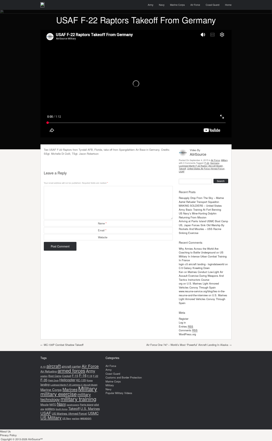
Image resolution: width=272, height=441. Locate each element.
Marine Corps (177, 4)
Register (183, 319)
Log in (182, 322)
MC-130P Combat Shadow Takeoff (61, 345)
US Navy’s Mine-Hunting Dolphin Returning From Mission (197, 215)
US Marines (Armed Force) (69, 413)
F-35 (43, 379)
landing (45, 384)
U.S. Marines (90, 408)
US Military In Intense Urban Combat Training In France (203, 256)
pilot (96, 404)
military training (78, 399)
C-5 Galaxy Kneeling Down (194, 268)
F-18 (89, 375)
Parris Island (86, 404)
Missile (44, 404)
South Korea (62, 409)
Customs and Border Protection (124, 377)
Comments (188, 330)
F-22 (206, 162)
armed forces (71, 370)
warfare (75, 418)
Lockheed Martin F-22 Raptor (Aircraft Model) (201, 165)
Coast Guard (212, 4)
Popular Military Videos (119, 393)
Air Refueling (48, 371)
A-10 (43, 367)
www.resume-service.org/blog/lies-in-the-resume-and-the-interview (202, 293)
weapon (85, 418)
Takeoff (182, 168)
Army (150, 4)
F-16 (82, 375)
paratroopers (73, 404)
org (180, 283)
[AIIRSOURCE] (42, 4)
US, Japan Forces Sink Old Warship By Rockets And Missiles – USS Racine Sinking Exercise (201, 229)
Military (224, 160)
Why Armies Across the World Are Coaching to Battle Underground (198, 250)
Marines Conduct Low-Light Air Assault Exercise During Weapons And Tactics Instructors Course (201, 276)
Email (102, 230)
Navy (161, 4)
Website (102, 237)
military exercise (58, 393)
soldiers (50, 409)
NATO (52, 404)
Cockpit (66, 376)
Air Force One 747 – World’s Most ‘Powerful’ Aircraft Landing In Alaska (189, 345)
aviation (44, 376)
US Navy (66, 418)
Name (102, 223)
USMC (93, 413)
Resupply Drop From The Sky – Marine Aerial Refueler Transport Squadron (201, 200)
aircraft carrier (71, 366)
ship (42, 409)
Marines (70, 389)
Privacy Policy (8, 435)
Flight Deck (53, 380)
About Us (5, 431)
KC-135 (81, 380)
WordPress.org (187, 334)
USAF (181, 171)
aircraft (53, 365)
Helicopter (67, 379)
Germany (214, 162)
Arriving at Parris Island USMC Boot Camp (203, 221)
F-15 (75, 375)
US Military (51, 417)
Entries (186, 326)
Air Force (195, 4)
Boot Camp (54, 376)
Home (228, 4)
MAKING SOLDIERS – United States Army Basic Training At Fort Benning (200, 207)
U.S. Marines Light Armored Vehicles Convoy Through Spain (199, 285)
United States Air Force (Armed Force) (206, 168)
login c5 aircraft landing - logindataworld (201, 264)
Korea (90, 380)
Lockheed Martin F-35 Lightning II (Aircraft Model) (74, 384)
